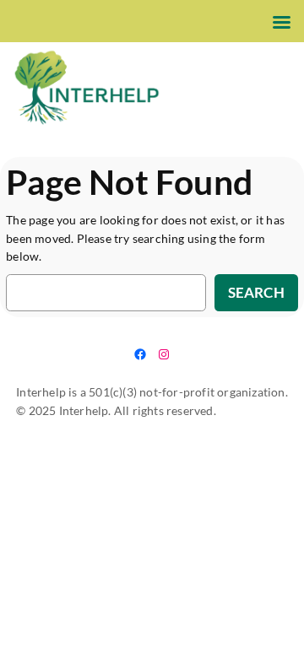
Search (256, 292)
